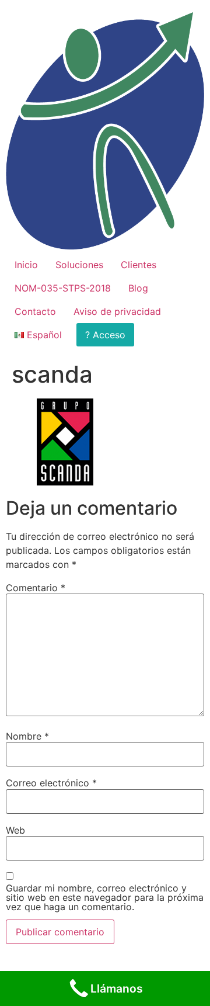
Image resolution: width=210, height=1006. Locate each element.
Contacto (35, 311)
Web (15, 830)
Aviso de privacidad (117, 311)
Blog (138, 288)
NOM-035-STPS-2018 (63, 288)
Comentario (35, 587)
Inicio (26, 264)
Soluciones (79, 264)
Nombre (27, 736)
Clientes (138, 264)
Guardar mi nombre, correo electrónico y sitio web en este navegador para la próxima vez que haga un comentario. (105, 897)
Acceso (109, 335)
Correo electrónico (51, 783)
